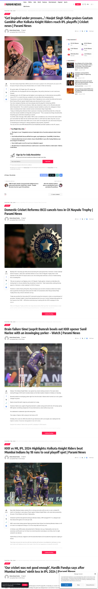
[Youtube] (73, 54)
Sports (7, 13)
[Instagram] (86, 49)
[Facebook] (73, 44)
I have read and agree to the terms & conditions (21, 164)
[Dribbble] (86, 54)
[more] (74, 4)
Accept (66, 585)
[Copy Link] (85, 31)
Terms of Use (10, 585)
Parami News (13, 4)
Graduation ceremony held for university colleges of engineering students (83, 74)
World (76, 70)
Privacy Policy (50, 167)
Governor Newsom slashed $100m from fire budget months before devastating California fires (84, 90)
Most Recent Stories (79, 86)
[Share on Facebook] (80, 31)
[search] (85, 4)
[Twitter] (86, 44)
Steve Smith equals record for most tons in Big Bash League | (27, 143)
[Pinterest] (73, 49)
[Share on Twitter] (82, 31)
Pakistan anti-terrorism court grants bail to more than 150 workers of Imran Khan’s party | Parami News (84, 82)
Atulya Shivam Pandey (15, 30)
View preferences (90, 585)
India (76, 78)
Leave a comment (56, 194)
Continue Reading (49, 314)
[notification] (83, 4)
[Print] (87, 31)
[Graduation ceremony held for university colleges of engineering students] (70, 75)
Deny (78, 585)
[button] (95, 574)
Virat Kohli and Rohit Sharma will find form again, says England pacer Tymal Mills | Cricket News (36, 136)
